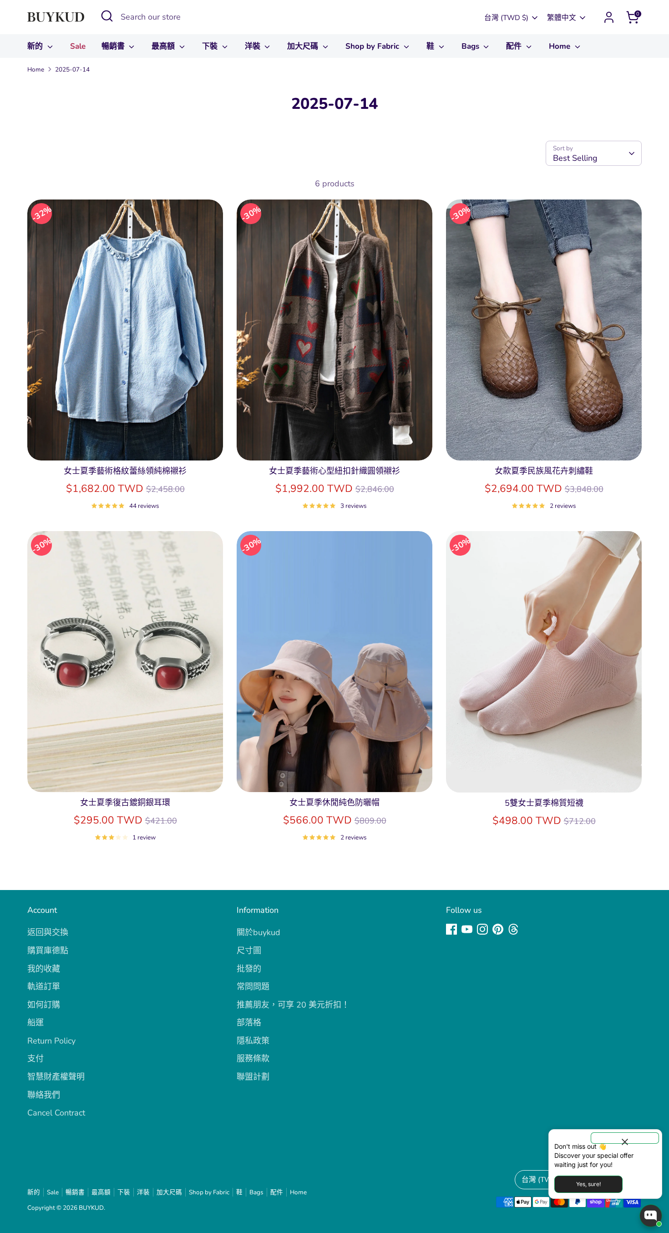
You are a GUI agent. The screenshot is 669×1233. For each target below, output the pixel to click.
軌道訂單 (43, 986)
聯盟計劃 (253, 1076)
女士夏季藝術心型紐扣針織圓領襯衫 (334, 471)
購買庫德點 (47, 950)
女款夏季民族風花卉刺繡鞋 (544, 471)
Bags (471, 46)
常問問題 (253, 986)
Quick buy (125, 444)
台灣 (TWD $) (506, 18)
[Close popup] (625, 1138)
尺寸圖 (249, 950)
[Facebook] (451, 929)
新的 (36, 46)
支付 (35, 1058)
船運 (35, 1022)
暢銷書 (114, 46)
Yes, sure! (588, 1184)
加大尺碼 (303, 46)
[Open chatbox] (651, 1216)
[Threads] (513, 929)
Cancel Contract (56, 1112)
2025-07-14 (72, 69)
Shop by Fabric (373, 46)
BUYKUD (91, 1207)
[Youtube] (466, 929)
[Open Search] (107, 16)
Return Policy (51, 1040)
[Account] (609, 17)
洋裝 (254, 46)
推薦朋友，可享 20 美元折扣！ (293, 1004)
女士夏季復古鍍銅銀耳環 (125, 802)
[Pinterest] (497, 929)
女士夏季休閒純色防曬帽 (334, 802)
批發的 (249, 968)
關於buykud (258, 932)
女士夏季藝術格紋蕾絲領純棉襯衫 (125, 471)
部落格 (249, 1022)
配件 (515, 46)
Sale (78, 46)
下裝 (211, 46)
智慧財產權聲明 (56, 1076)
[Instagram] (482, 929)
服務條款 (253, 1058)
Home (561, 46)
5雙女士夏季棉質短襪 (544, 803)
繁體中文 (561, 18)
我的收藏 (43, 968)
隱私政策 (253, 1040)
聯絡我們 (43, 1095)
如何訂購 (43, 1004)
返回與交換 (47, 932)
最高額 (164, 46)
